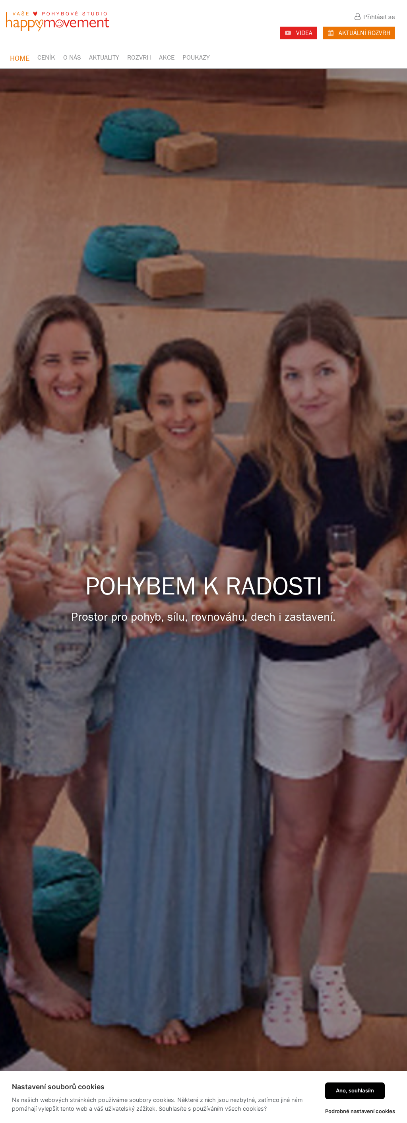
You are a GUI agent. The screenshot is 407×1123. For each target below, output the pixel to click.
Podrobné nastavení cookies (360, 1111)
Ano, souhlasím (355, 1090)
